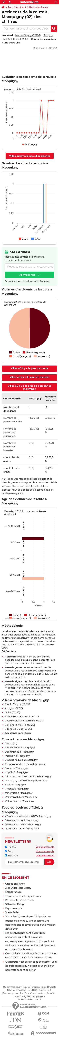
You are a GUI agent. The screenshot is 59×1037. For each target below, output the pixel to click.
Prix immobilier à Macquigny (21, 797)
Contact (12, 990)
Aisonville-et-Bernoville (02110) (22, 716)
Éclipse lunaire (13, 891)
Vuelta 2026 (12, 912)
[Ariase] (16, 1033)
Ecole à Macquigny (15, 784)
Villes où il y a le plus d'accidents (29, 156)
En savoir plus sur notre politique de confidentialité (27, 281)
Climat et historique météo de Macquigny (28, 776)
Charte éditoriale (38, 987)
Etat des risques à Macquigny (21, 759)
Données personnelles (13, 993)
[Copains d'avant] (16, 1027)
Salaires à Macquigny (16, 768)
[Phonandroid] (43, 1033)
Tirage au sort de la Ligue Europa (23, 896)
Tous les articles (24, 990)
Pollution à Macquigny (17, 755)
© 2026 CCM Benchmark (29, 999)
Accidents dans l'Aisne (18, 733)
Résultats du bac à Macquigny (21, 820)
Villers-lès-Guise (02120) (18, 728)
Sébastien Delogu (15, 904)
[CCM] (43, 1014)
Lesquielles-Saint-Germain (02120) (24, 720)
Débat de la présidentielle (19, 900)
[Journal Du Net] (16, 1020)
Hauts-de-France (38, 7)
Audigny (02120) (14, 708)
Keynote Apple (13, 908)
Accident (21, 7)
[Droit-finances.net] (43, 1020)
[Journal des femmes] (16, 1014)
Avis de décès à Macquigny (20, 747)
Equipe (26, 987)
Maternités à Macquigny (18, 792)
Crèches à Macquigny (17, 788)
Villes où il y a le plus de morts (29, 368)
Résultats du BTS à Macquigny (22, 828)
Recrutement (45, 990)
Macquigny (11, 743)
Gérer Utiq (51, 993)
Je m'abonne (28, 274)
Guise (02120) (12, 712)
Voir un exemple (45, 847)
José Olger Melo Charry (18, 887)
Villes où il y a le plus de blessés (29, 377)
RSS (35, 990)
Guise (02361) (20, 39)
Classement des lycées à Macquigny (25, 764)
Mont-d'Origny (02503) (28, 35)
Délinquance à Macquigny (19, 751)
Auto (10, 7)
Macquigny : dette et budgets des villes (26, 780)
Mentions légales (22, 996)
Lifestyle (12, 847)
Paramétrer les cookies (35, 993)
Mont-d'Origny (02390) (17, 704)
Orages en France (15, 883)
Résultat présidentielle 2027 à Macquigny (28, 816)
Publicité (52, 987)
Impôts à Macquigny (16, 772)
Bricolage (12, 855)
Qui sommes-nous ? (12, 987)
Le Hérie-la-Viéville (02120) (20, 724)
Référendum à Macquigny (19, 801)
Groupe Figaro (38, 996)
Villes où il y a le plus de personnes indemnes (29, 387)
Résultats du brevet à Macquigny (23, 824)
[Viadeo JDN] (43, 1027)
